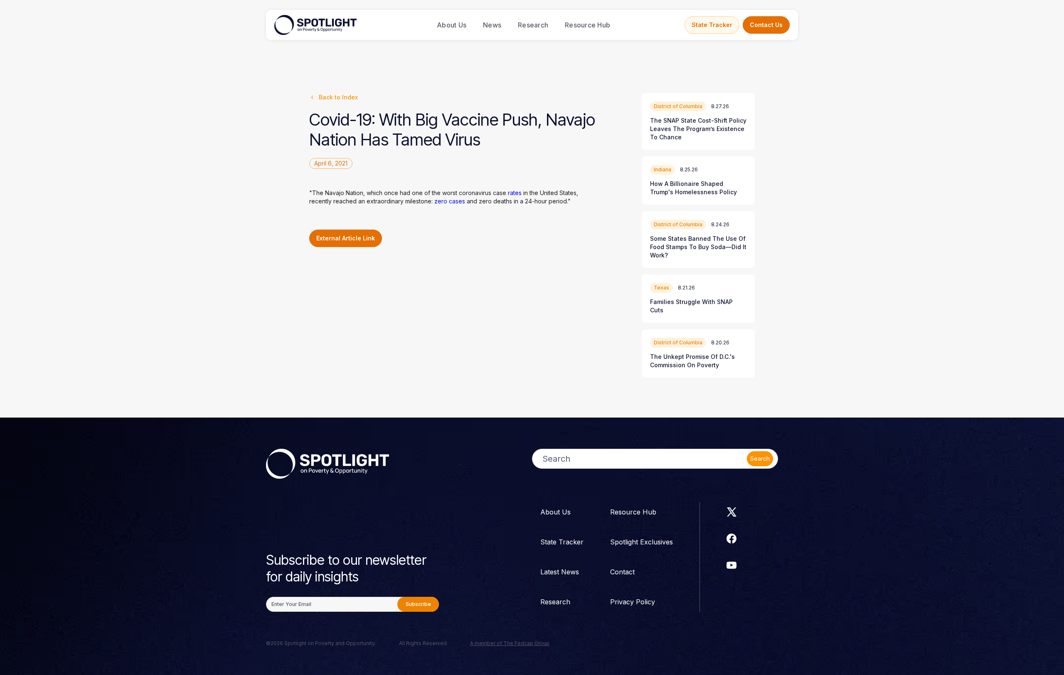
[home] (315, 25)
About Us (451, 25)
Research (533, 25)
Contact (622, 572)
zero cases (449, 201)
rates (515, 192)
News (492, 25)
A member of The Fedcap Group (509, 643)
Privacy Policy (632, 602)
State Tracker (712, 24)
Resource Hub (587, 25)
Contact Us (766, 24)
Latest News (559, 572)
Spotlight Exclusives (641, 542)
